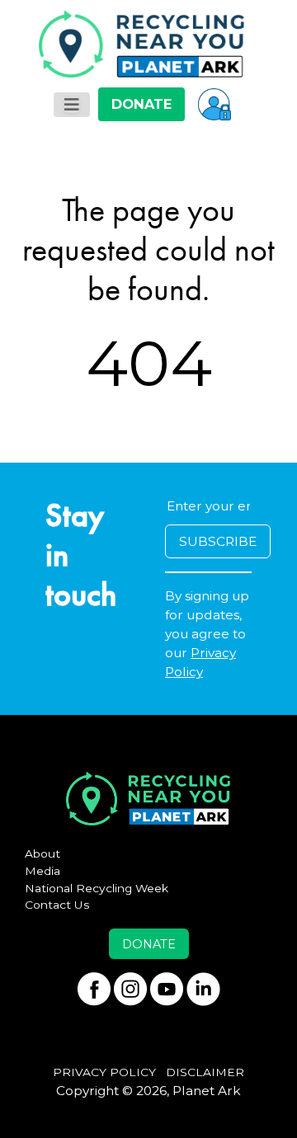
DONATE (141, 104)
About (42, 853)
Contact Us (57, 904)
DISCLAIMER (205, 1072)
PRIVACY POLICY (104, 1072)
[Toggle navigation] (72, 104)
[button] (214, 104)
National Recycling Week (96, 888)
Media (42, 870)
